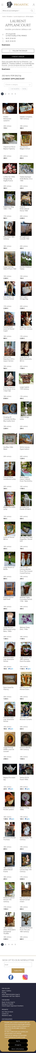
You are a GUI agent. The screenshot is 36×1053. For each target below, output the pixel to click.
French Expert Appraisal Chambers (12, 1006)
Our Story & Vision (7, 1012)
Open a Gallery (6, 991)
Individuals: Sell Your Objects (11, 996)
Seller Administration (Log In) (11, 994)
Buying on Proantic (7, 1004)
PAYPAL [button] (24, 89)
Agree (18, 1041)
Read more (6, 45)
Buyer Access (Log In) (8, 1002)
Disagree (18, 1045)
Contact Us (5, 1013)
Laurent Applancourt (19, 16)
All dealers (9, 16)
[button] (14, 88)
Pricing (4, 992)
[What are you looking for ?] (32, 11)
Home (4, 16)
